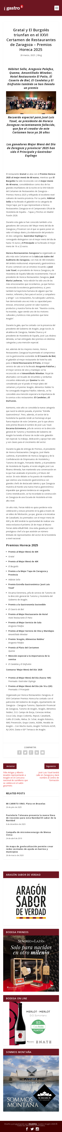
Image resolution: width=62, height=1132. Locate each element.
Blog (39, 55)
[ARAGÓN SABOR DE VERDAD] (31, 901)
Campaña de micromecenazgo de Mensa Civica (28, 833)
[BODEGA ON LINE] (31, 1023)
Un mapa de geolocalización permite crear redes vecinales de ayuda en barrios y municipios (29, 849)
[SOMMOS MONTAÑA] (31, 1083)
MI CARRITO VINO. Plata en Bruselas (25, 803)
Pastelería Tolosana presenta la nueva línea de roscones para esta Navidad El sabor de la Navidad (31, 818)
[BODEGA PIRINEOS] (31, 964)
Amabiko (33, 1124)
